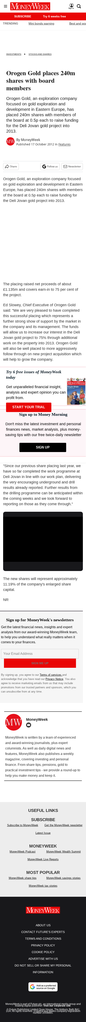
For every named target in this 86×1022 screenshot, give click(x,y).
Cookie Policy (43, 952)
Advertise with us (43, 958)
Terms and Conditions (43, 938)
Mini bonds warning (41, 23)
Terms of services (51, 674)
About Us (43, 925)
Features (64, 144)
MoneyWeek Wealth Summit (63, 851)
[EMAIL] (29, 725)
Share (13, 166)
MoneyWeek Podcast (22, 851)
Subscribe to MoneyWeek (22, 825)
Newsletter (74, 166)
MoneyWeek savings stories (63, 878)
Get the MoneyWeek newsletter (63, 825)
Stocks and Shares (40, 54)
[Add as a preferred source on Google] (43, 986)
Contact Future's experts (43, 932)
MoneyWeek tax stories (43, 885)
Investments (13, 54)
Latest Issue (43, 833)
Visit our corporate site (57, 1005)
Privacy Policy (43, 945)
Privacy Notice (54, 679)
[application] (43, 539)
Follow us (52, 166)
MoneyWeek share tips (23, 878)
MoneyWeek (30, 139)
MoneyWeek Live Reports (43, 859)
